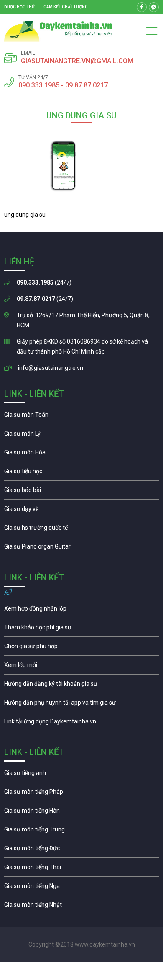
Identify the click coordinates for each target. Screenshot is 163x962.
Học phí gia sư (81, 629)
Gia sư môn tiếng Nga (81, 723)
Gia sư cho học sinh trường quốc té (81, 530)
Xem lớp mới (81, 667)
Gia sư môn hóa (81, 454)
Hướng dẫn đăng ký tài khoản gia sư (81, 686)
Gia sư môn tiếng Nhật (81, 907)
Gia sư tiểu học (81, 473)
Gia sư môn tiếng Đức (81, 850)
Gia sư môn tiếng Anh (81, 775)
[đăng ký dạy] (58, 31)
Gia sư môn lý (81, 435)
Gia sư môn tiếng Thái (81, 869)
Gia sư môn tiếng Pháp (81, 794)
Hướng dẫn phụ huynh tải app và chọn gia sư (81, 705)
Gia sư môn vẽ (81, 511)
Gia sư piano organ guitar (81, 548)
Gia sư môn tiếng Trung (81, 831)
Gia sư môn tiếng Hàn (81, 813)
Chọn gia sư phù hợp (81, 648)
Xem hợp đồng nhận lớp (81, 610)
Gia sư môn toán (81, 417)
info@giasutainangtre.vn (50, 367)
